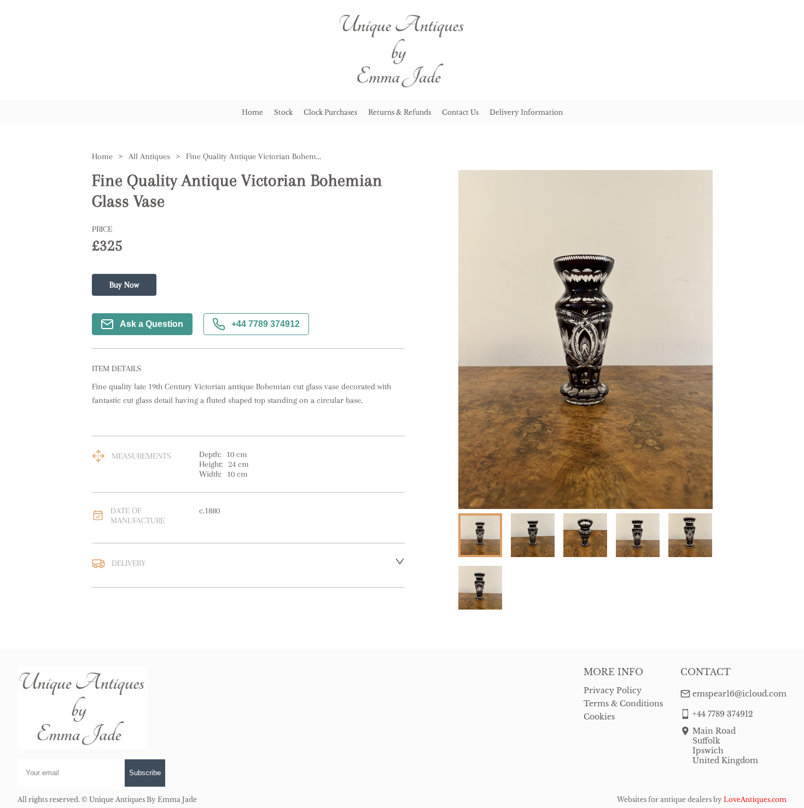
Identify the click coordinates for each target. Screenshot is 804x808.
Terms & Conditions (623, 704)
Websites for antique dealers (664, 799)
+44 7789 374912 (265, 324)
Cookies (599, 717)
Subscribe (145, 773)
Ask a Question (151, 324)
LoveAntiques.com (755, 799)
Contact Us (460, 112)
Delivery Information (526, 112)
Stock (283, 112)
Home (252, 112)
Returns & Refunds (399, 112)
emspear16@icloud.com (739, 694)
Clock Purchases (330, 112)
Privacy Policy (613, 690)
